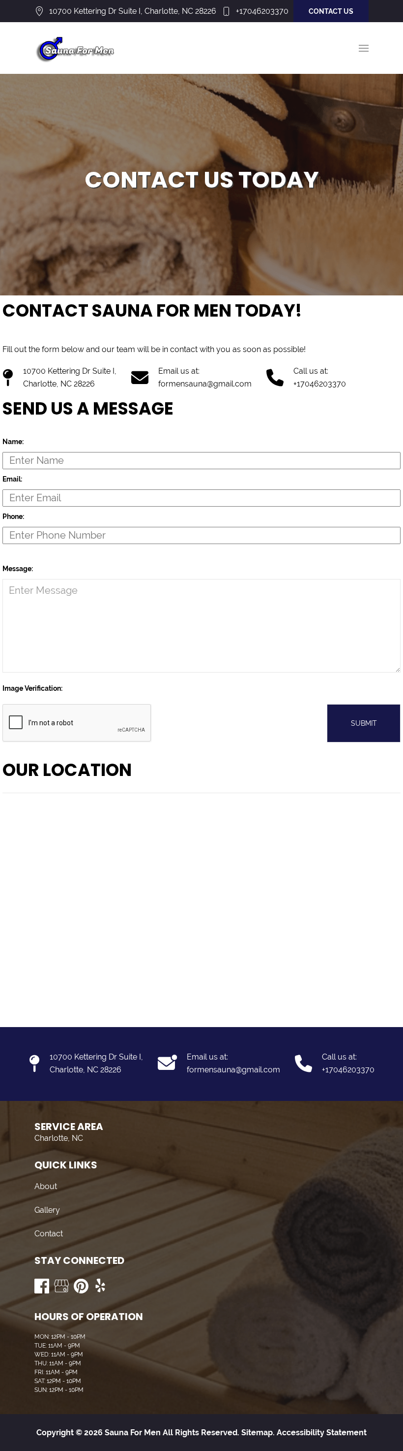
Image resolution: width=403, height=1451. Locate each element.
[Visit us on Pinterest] (81, 1286)
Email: (12, 479)
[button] (364, 48)
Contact (48, 1233)
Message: (17, 569)
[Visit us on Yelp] (100, 1286)
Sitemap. (257, 1432)
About (45, 1186)
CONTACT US (331, 11)
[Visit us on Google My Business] (61, 1286)
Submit (364, 723)
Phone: (13, 516)
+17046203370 (262, 11)
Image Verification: (32, 688)
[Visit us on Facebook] (41, 1286)
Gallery (47, 1210)
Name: (13, 442)
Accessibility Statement (322, 1432)
